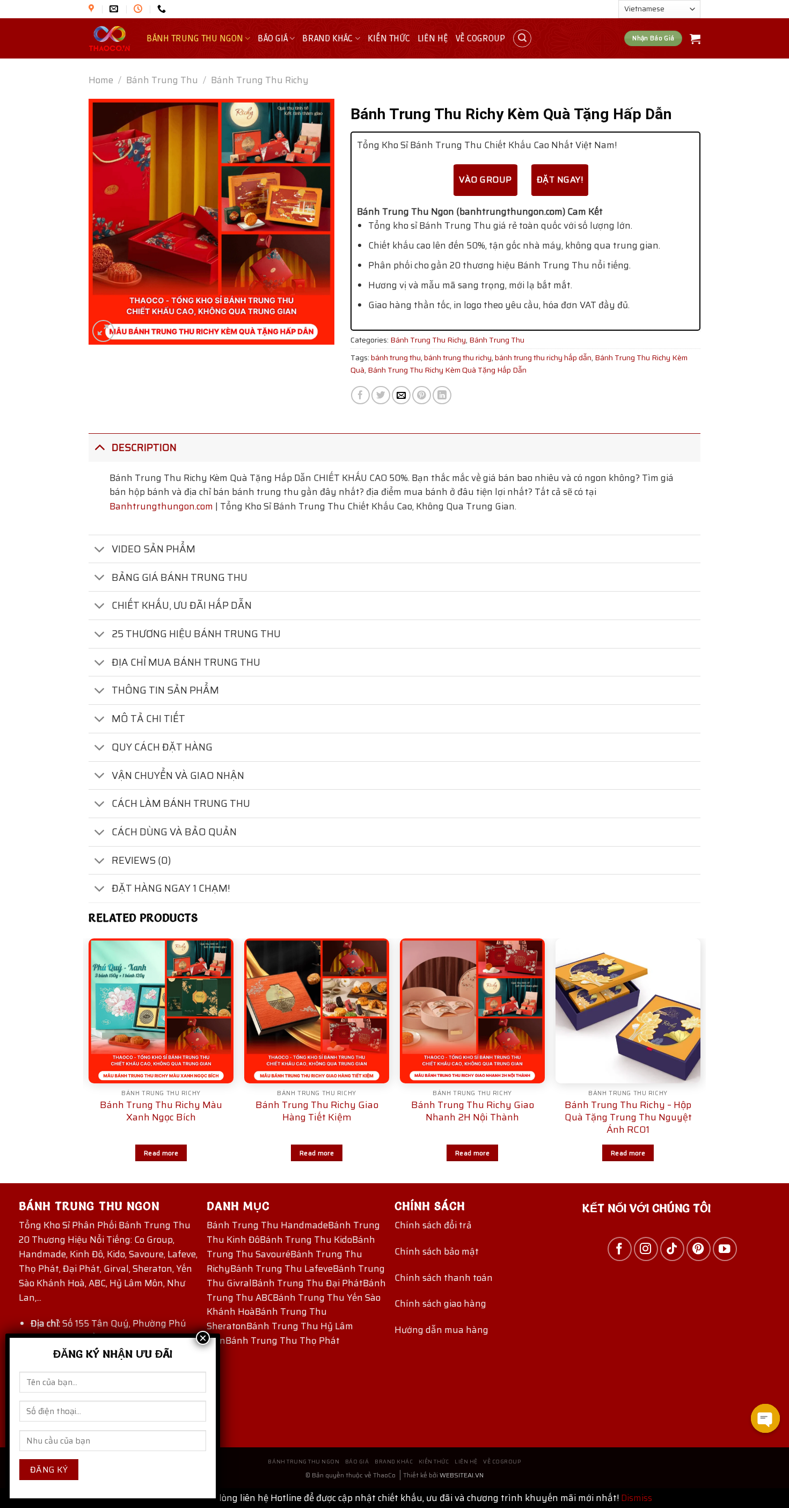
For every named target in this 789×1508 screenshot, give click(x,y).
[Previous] (89, 1059)
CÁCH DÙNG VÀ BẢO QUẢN (174, 832)
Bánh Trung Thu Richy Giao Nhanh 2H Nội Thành (472, 1111)
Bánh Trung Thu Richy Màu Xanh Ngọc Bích (161, 1111)
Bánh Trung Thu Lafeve (281, 1269)
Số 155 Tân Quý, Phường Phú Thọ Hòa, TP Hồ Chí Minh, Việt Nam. (108, 1330)
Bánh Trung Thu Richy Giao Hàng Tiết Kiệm (316, 1111)
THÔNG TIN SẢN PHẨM (165, 690)
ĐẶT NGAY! (560, 179)
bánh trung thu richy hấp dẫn (543, 357)
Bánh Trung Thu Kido (306, 1240)
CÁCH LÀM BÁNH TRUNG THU (181, 803)
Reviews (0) (141, 860)
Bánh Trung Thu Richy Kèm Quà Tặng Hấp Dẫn (447, 370)
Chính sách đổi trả (433, 1225)
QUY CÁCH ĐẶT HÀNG (162, 747)
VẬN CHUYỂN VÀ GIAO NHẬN (178, 775)
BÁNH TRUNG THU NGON (195, 38)
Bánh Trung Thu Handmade (267, 1225)
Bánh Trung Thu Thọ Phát (282, 1340)
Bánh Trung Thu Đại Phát (307, 1283)
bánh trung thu (396, 357)
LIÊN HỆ (433, 38)
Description (144, 447)
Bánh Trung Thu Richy (260, 80)
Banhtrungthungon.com (161, 506)
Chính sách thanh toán (443, 1278)
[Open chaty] (765, 1418)
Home (101, 80)
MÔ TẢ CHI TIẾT (148, 718)
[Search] (522, 39)
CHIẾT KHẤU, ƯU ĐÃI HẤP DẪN (182, 605)
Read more (161, 1153)
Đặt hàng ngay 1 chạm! (171, 888)
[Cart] (695, 38)
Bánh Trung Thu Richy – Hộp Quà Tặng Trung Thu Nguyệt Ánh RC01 (628, 1118)
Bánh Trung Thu (162, 80)
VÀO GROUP (485, 179)
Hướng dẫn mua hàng (441, 1330)
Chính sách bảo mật (436, 1251)
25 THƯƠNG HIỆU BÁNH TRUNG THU (196, 634)
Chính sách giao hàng (440, 1303)
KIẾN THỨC (389, 38)
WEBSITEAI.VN (462, 1475)
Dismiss (636, 1498)
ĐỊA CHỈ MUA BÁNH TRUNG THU (186, 662)
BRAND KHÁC (327, 38)
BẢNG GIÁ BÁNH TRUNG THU (179, 577)
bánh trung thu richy (458, 357)
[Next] (700, 1059)
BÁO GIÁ (273, 38)
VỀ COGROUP (480, 38)
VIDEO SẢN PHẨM (153, 549)
